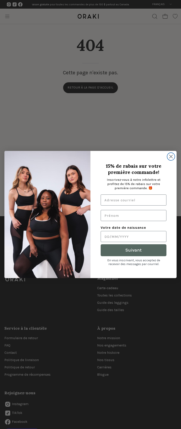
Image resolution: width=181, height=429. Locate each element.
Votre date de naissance (123, 227)
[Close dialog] (171, 156)
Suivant (133, 250)
